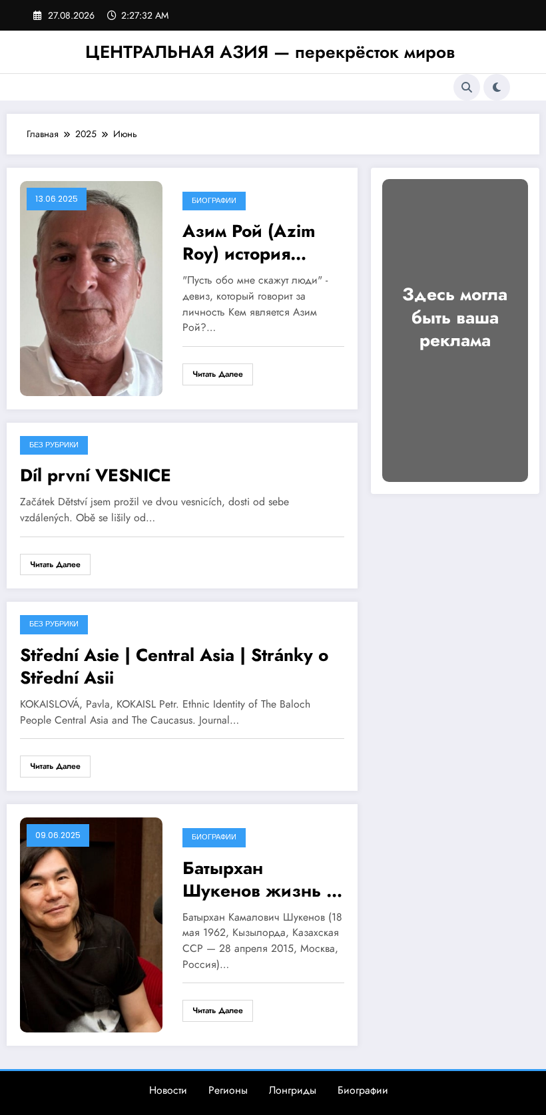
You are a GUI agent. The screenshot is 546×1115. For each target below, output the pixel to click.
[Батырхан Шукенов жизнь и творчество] (91, 924)
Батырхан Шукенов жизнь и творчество (259, 879)
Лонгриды (292, 1090)
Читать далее (217, 374)
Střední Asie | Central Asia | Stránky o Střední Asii (174, 666)
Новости (168, 1090)
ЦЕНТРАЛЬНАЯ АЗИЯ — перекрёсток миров (270, 52)
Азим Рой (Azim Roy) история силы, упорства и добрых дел (254, 242)
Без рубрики (54, 445)
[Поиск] (466, 87)
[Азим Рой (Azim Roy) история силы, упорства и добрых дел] (91, 287)
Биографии (214, 201)
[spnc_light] (496, 87)
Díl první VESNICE (95, 475)
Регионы (228, 1090)
